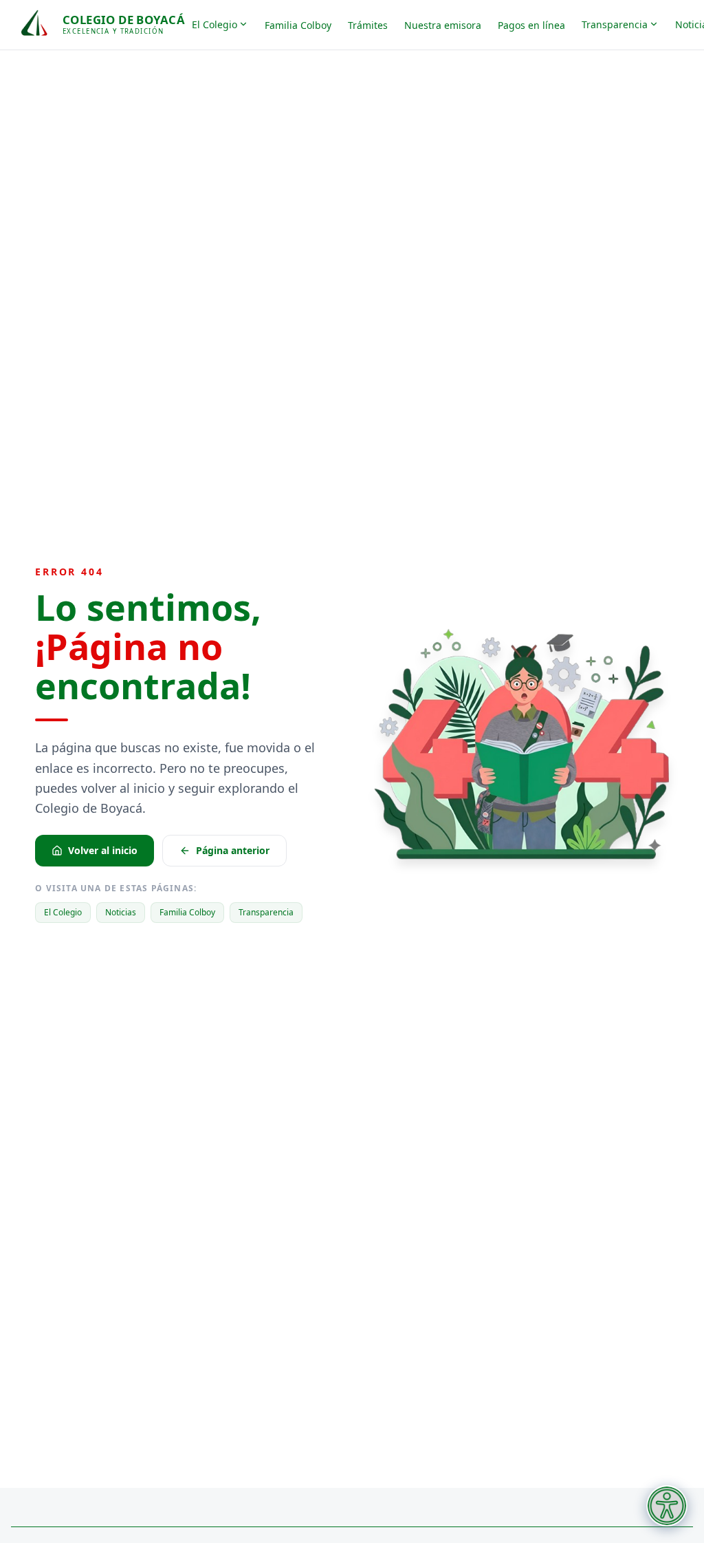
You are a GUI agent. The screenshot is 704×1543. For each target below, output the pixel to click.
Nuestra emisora (442, 25)
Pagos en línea (531, 25)
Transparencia (615, 24)
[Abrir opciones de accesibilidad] (667, 1505)
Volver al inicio (103, 850)
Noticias (120, 912)
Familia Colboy (298, 25)
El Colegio (214, 24)
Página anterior (233, 850)
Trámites (368, 25)
